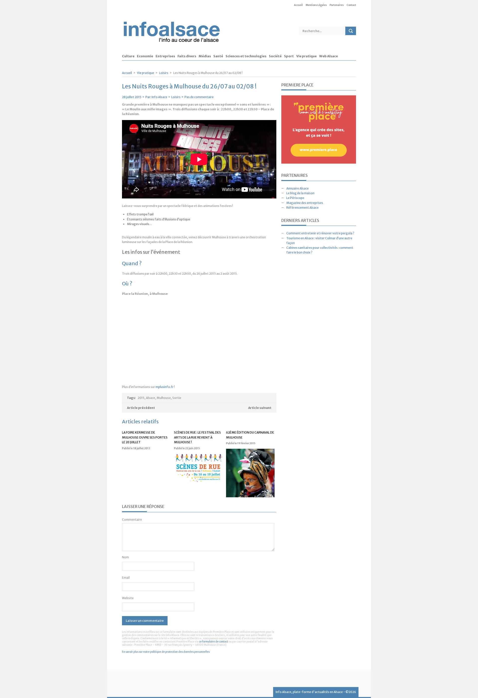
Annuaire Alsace (297, 188)
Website (128, 598)
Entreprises (165, 56)
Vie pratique (306, 56)
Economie (145, 56)
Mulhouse (164, 398)
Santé (218, 56)
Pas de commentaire (199, 97)
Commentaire (132, 519)
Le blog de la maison (300, 193)
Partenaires (337, 5)
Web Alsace (328, 56)
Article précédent (141, 408)
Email (126, 577)
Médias (205, 56)
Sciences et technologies (246, 56)
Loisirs (163, 73)
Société (275, 56)
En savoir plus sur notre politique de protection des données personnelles (166, 651)
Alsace (150, 398)
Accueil (298, 5)
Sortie (176, 398)
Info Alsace (159, 97)
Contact (351, 5)
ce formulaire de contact (213, 641)
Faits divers (187, 56)
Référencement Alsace (302, 207)
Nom (125, 557)
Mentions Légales (316, 5)
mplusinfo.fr (165, 387)
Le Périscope (295, 198)
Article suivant (259, 408)
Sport (289, 56)
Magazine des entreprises (304, 203)
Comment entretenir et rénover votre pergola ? (320, 233)
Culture (128, 56)
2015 (141, 398)
